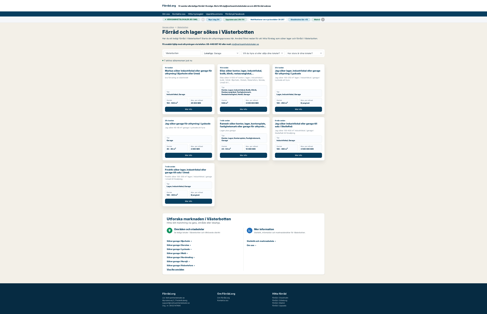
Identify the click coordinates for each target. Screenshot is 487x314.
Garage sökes (168, 27)
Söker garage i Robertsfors (180, 265)
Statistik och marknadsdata (260, 241)
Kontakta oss (178, 14)
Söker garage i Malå (176, 253)
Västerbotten (182, 27)
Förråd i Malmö (278, 303)
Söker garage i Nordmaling (180, 257)
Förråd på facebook (235, 14)
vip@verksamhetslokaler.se (245, 44)
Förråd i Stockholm (280, 298)
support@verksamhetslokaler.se (176, 303)
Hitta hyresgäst (195, 14)
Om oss (166, 14)
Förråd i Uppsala (279, 305)
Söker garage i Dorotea (178, 245)
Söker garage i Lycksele (178, 249)
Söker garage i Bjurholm (178, 241)
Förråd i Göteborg (279, 300)
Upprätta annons (214, 14)
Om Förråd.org (223, 298)
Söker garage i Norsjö (177, 261)
